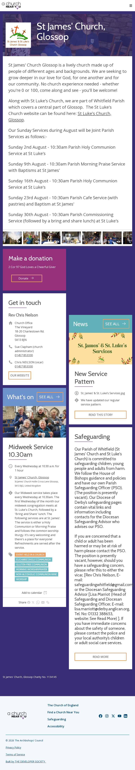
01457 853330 (24, 355)
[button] (131, 5)
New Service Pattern (91, 377)
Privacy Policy (13, 747)
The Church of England (62, 705)
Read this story (101, 415)
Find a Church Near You (63, 712)
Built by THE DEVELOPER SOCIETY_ (26, 761)
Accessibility (55, 726)
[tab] (34, 592)
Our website (19, 375)
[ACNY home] (11, 5)
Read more (101, 657)
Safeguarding (56, 719)
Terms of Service (15, 754)
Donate (23, 278)
